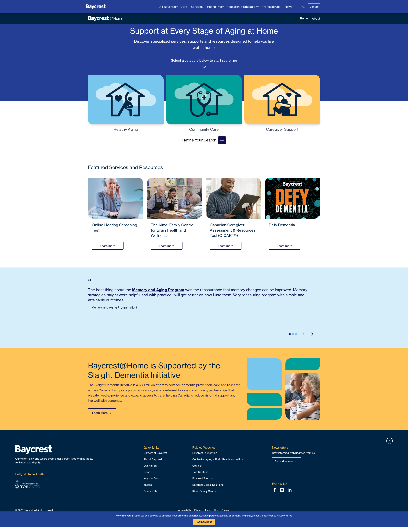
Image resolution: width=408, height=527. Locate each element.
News (147, 472)
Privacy (198, 510)
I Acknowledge (204, 521)
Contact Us (150, 491)
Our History (150, 465)
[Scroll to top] (389, 441)
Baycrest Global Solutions (207, 484)
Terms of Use (211, 510)
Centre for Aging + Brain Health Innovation (217, 459)
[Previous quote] (303, 334)
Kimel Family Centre (204, 491)
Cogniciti (197, 465)
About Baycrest (153, 459)
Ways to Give (151, 478)
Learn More (100, 413)
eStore (148, 484)
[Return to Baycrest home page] (96, 6)
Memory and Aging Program (158, 289)
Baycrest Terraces (203, 478)
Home (304, 18)
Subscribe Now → (285, 461)
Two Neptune (200, 472)
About (316, 18)
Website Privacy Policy (279, 515)
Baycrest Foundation (204, 453)
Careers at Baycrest (155, 453)
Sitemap (226, 510)
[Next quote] (312, 334)
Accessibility (184, 510)
